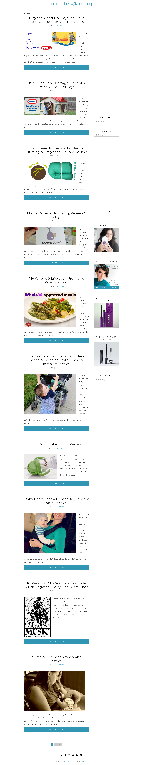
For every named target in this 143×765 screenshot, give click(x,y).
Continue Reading (57, 67)
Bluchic (85, 761)
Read (106, 4)
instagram (42, 4)
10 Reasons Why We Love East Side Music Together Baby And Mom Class (56, 585)
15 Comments (59, 368)
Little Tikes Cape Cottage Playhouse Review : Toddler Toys (56, 85)
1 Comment (60, 286)
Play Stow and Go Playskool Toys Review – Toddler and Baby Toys (56, 20)
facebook (24, 4)
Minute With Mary (68, 761)
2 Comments (60, 156)
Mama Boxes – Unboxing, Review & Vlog (56, 215)
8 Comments (60, 506)
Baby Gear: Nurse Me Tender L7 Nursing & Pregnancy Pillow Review (56, 150)
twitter (33, 4)
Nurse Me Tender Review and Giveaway (57, 659)
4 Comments (60, 664)
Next (59, 744)
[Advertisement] (108, 30)
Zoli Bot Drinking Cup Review (56, 444)
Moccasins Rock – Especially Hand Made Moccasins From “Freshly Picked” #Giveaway (57, 360)
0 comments (60, 25)
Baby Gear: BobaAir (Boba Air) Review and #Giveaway (56, 501)
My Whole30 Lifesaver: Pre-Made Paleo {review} (56, 280)
